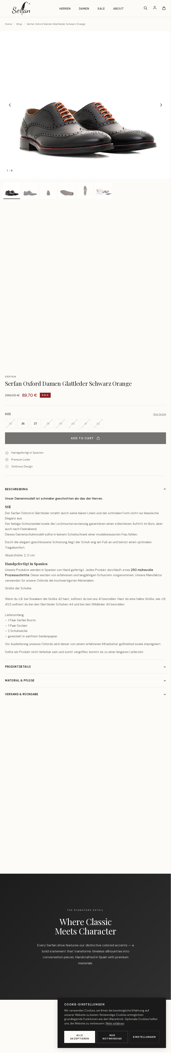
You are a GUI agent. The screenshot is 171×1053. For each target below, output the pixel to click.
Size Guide (159, 414)
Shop (19, 24)
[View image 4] (66, 190)
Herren (65, 8)
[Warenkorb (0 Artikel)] (164, 8)
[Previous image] (10, 105)
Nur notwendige (112, 1037)
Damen (84, 8)
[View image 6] (103, 190)
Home (8, 24)
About (118, 8)
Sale (101, 8)
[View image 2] (30, 190)
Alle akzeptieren (79, 1037)
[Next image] (161, 105)
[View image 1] (11, 190)
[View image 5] (85, 190)
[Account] (155, 8)
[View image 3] (48, 190)
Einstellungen (144, 1037)
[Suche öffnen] (145, 8)
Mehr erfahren (115, 1023)
